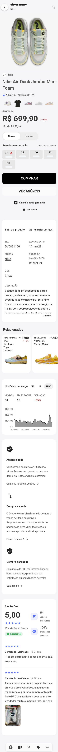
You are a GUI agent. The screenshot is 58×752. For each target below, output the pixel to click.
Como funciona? (17, 539)
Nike (12, 9)
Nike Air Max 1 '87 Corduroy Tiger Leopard (10, 341)
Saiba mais (14, 585)
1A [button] (40, 386)
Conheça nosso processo (22, 483)
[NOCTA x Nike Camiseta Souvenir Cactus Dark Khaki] (18, 103)
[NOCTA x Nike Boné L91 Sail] (7, 103)
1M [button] (32, 386)
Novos (11, 136)
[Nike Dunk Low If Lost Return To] (49, 103)
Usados (29, 136)
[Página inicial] (18, 5)
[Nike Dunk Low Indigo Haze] (28, 103)
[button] (10, 747)
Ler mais (47, 316)
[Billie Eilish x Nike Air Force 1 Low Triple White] (39, 103)
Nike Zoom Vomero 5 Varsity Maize (41, 340)
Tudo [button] (48, 386)
